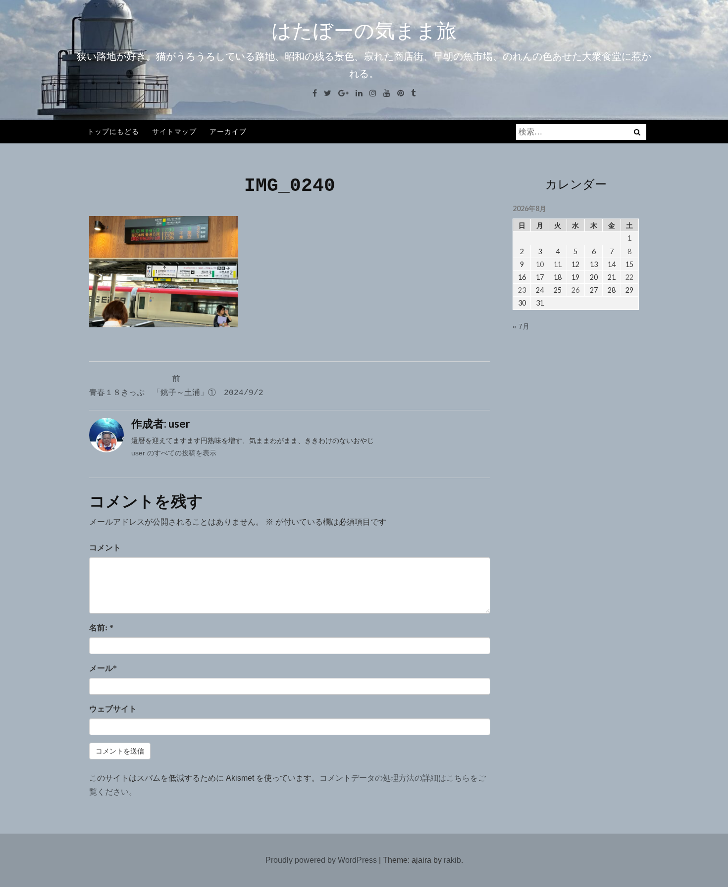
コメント (105, 547)
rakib (452, 860)
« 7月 (521, 326)
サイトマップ (174, 131)
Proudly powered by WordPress (321, 860)
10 (540, 264)
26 (575, 290)
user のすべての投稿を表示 (173, 453)
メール (103, 668)
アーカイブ (228, 131)
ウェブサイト (113, 709)
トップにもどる (113, 131)
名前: (101, 627)
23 (522, 290)
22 (629, 277)
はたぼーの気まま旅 (364, 30)
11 (558, 264)
